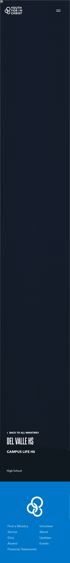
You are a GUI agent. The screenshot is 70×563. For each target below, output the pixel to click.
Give (10, 537)
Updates (45, 537)
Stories (12, 532)
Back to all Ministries (24, 433)
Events (44, 543)
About (43, 532)
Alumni (12, 543)
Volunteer (46, 526)
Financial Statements (22, 549)
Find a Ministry (17, 526)
